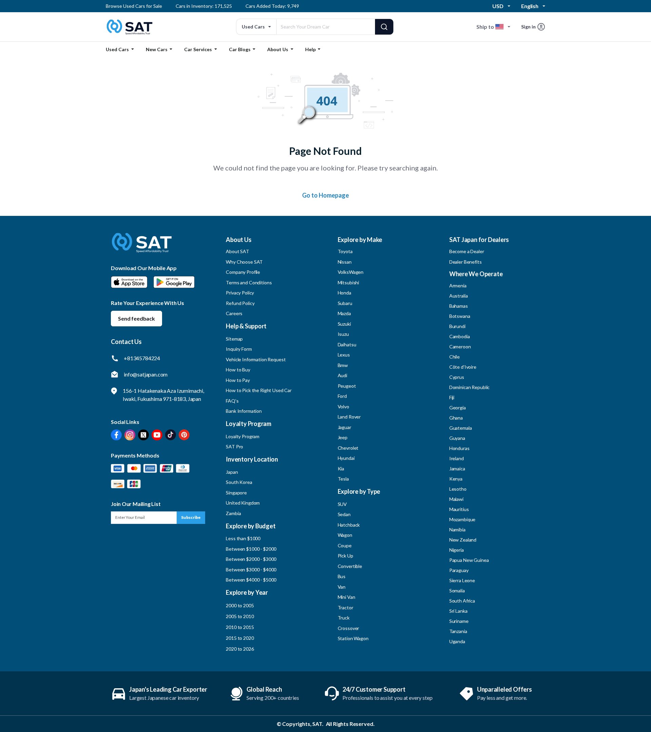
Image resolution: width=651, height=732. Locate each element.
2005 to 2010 (240, 616)
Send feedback (136, 318)
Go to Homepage (325, 195)
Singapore (236, 492)
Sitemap (234, 339)
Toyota (345, 251)
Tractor (345, 607)
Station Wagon (353, 638)
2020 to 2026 (240, 649)
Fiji (451, 397)
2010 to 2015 (240, 627)
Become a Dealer (466, 251)
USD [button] (498, 6)
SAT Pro (234, 446)
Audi (342, 375)
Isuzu (343, 334)
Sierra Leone (462, 580)
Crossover (348, 628)
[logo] (142, 247)
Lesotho (458, 489)
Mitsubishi (348, 282)
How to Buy (238, 369)
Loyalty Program (242, 436)
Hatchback (349, 525)
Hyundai (346, 458)
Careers (234, 313)
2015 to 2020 (240, 638)
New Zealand (462, 540)
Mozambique (462, 519)
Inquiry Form (239, 349)
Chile (454, 357)
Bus (342, 576)
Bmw (343, 365)
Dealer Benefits (465, 262)
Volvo (343, 406)
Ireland (456, 458)
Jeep (343, 437)
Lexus (344, 355)
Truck (344, 618)
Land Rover (349, 417)
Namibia (457, 529)
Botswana (459, 316)
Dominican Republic (469, 387)
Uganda (457, 641)
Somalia (457, 590)
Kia (341, 468)
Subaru (345, 303)
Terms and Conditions (249, 282)
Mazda (344, 313)
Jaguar (344, 427)
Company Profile (243, 272)
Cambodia (459, 336)
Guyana (457, 438)
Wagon (345, 535)
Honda (344, 293)
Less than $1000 (243, 538)
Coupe (345, 545)
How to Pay (238, 380)
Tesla (343, 479)
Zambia (233, 513)
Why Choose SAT (244, 262)
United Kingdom (243, 503)
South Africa (462, 601)
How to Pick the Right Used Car (259, 390)
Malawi (456, 499)
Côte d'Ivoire (462, 367)
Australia (458, 296)
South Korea (239, 482)
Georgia (457, 407)
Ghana (456, 418)
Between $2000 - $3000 (251, 559)
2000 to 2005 (240, 605)
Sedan (344, 514)
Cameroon (460, 346)
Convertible (350, 566)
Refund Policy (240, 303)
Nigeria (456, 550)
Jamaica (457, 468)
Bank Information (244, 411)
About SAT (237, 251)
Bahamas (458, 306)
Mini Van (346, 597)
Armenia (458, 285)
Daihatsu (347, 344)
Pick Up (345, 555)
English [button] (529, 6)
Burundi (457, 326)
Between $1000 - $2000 (251, 549)
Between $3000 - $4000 (251, 569)
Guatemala (460, 428)
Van (342, 587)
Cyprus (456, 377)
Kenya (455, 479)
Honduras (459, 448)
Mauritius (459, 509)
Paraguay (459, 570)
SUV (342, 504)
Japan (232, 472)
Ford (342, 396)
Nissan (345, 262)
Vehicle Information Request (255, 359)
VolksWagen (351, 272)
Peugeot (347, 386)
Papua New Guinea (469, 560)
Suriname (459, 621)
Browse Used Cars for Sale (134, 6)
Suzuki (344, 324)
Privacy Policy (240, 293)
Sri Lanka (458, 611)
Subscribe (191, 517)
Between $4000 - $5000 (251, 580)
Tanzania (458, 631)
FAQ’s (232, 401)
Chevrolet (348, 448)
